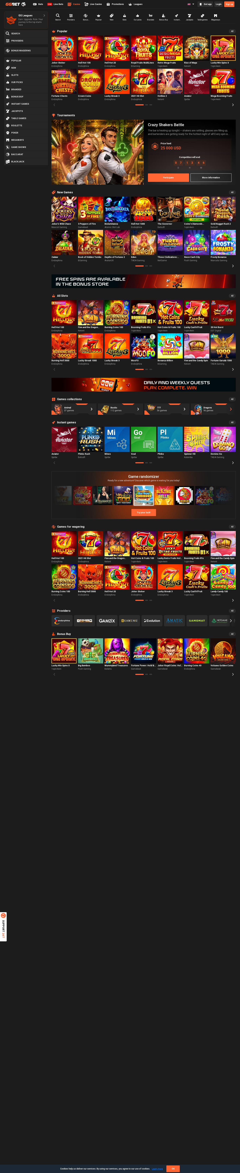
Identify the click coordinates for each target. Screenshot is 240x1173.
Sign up (229, 4)
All (232, 31)
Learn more (157, 1169)
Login (218, 4)
